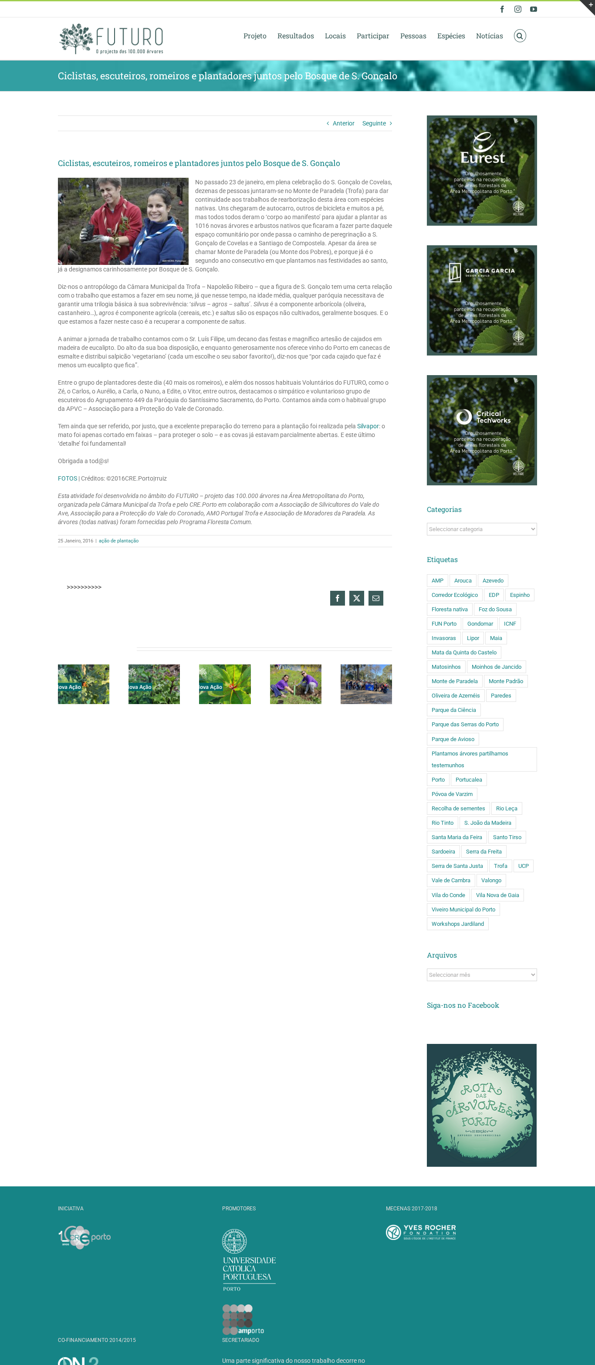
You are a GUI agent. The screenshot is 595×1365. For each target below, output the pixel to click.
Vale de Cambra (451, 880)
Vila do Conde (448, 895)
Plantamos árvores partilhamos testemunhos (470, 759)
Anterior (344, 123)
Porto (438, 779)
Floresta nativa (450, 609)
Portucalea (469, 779)
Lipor (473, 638)
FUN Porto (444, 623)
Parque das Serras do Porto (465, 724)
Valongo (491, 880)
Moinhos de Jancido (496, 667)
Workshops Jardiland (458, 924)
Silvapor (368, 426)
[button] (520, 35)
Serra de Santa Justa (457, 866)
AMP (437, 580)
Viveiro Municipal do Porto (463, 909)
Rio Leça (506, 808)
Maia (496, 638)
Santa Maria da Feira (457, 837)
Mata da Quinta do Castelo (464, 652)
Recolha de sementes (458, 808)
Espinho (520, 595)
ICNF (510, 623)
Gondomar (480, 623)
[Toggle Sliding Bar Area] (587, 8)
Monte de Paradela (455, 681)
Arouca (463, 580)
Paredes (501, 695)
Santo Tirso (507, 837)
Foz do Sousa (495, 609)
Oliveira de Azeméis (456, 695)
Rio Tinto (442, 823)
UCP (523, 866)
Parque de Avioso (453, 739)
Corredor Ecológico (455, 595)
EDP (494, 595)
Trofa (500, 866)
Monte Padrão (506, 681)
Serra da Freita (484, 851)
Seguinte (374, 123)
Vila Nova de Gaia (497, 895)
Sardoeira (443, 851)
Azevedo (493, 580)
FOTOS (68, 478)
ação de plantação (119, 541)
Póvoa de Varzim (452, 794)
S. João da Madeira (487, 823)
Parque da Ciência (454, 710)
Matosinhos (446, 667)
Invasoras (444, 638)
